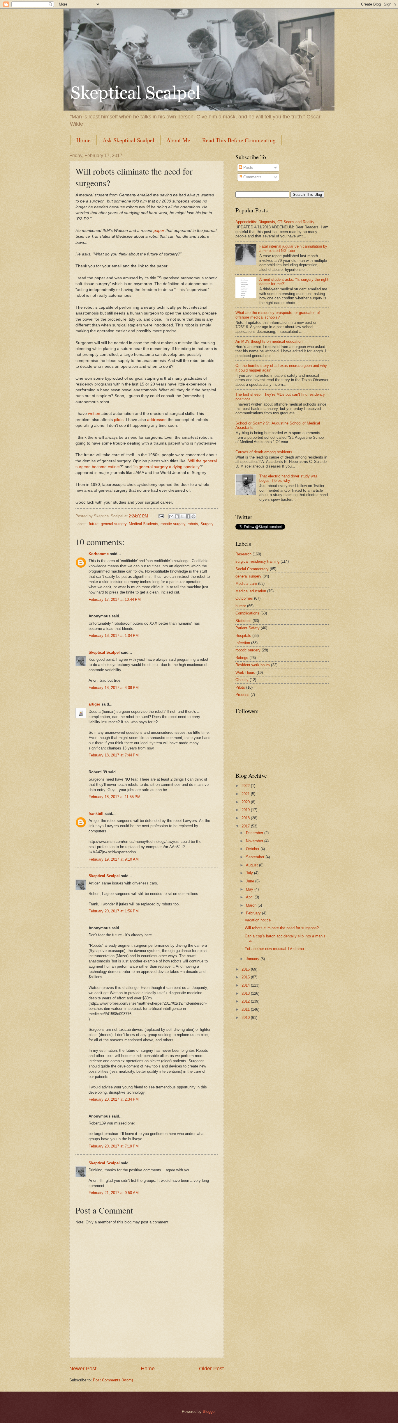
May (250, 889)
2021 (246, 794)
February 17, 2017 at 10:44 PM (115, 599)
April (250, 897)
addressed (157, 420)
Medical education (250, 591)
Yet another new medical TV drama (274, 948)
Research (243, 554)
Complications (247, 613)
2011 (246, 1009)
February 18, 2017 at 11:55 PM (114, 797)
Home (83, 140)
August (252, 865)
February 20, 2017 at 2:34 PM (114, 1099)
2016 (246, 969)
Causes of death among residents (263, 452)
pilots (119, 420)
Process (242, 694)
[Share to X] (182, 516)
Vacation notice (258, 920)
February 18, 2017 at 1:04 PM (114, 635)
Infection (242, 643)
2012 (246, 1001)
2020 (246, 802)
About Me (178, 140)
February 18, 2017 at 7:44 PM (114, 755)
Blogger (209, 1411)
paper (159, 230)
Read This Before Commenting (239, 140)
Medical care (246, 583)
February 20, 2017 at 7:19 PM (114, 1146)
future (93, 524)
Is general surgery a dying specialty (167, 467)
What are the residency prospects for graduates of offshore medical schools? (277, 314)
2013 (246, 993)
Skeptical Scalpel (104, 652)
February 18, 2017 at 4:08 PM (114, 687)
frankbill (96, 813)
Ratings (241, 657)
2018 (246, 818)
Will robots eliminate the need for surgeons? (282, 928)
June (250, 881)
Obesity (242, 680)
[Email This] (171, 516)
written (94, 413)
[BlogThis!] (177, 516)
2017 (246, 826)
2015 (246, 977)
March (252, 905)
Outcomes (244, 598)
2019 (246, 810)
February (254, 913)
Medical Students (143, 524)
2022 (246, 786)
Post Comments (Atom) (113, 1380)
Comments (252, 177)
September (255, 857)
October (253, 849)
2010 (246, 1017)
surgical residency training (257, 561)
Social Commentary (252, 569)
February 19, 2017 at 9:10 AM (114, 859)
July (250, 873)
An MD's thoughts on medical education (268, 341)
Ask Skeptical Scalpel (128, 140)
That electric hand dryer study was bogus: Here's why (288, 478)
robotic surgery (173, 524)
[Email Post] (161, 516)
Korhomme (99, 554)
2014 (246, 985)
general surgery (113, 524)
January (253, 959)
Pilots (240, 687)
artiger (94, 704)
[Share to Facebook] (188, 516)
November (255, 841)
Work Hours (245, 672)
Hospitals (243, 635)
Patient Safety (247, 628)
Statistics (243, 621)
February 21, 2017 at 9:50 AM (114, 1193)
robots (193, 524)
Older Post (211, 1369)
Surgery (207, 524)
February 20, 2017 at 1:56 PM (114, 911)
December (255, 833)
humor (240, 606)
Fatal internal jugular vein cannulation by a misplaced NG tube (293, 248)
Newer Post (82, 1369)
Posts (247, 167)
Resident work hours (252, 665)
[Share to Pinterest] (193, 516)
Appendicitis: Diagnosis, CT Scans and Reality (274, 222)
